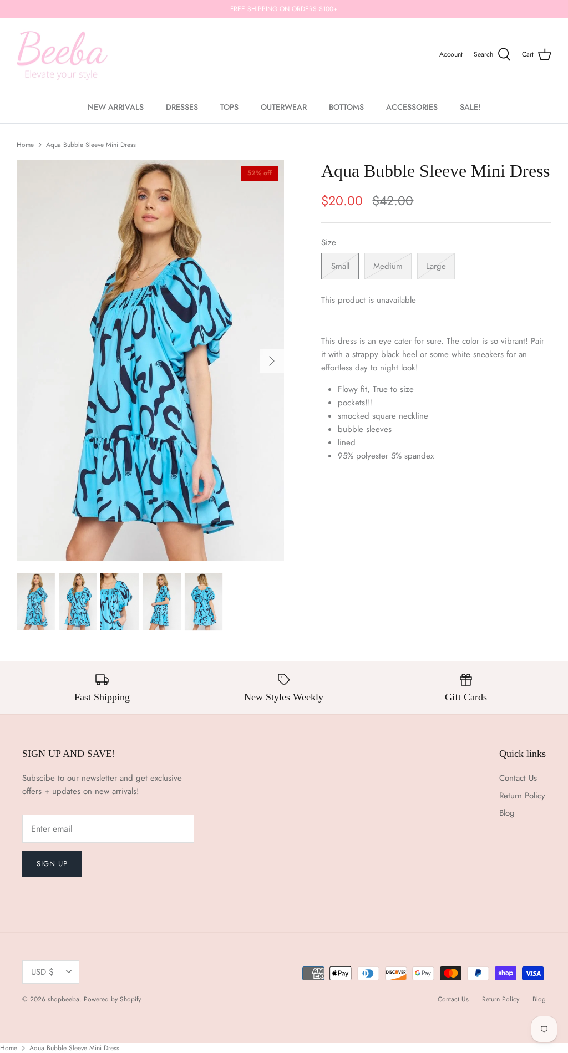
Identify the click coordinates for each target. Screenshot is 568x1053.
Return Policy (522, 796)
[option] (150, 360)
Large (436, 266)
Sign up (52, 863)
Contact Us (518, 778)
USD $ (42, 972)
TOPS (229, 107)
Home (25, 145)
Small (340, 266)
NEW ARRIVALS (116, 107)
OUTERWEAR (284, 107)
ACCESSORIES (412, 107)
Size (328, 242)
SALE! (470, 107)
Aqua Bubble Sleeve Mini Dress (91, 145)
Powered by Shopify (112, 999)
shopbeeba (63, 999)
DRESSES (182, 107)
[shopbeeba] (62, 54)
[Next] (272, 361)
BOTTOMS (346, 107)
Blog (507, 813)
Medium (388, 266)
